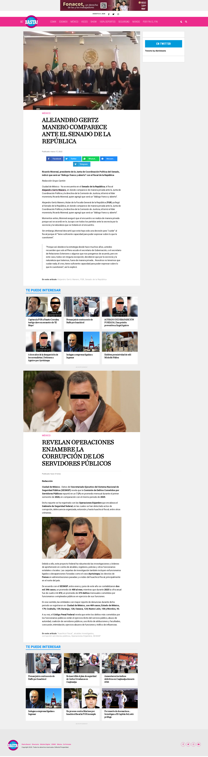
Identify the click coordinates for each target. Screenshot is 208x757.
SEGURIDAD (123, 21)
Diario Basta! (26, 744)
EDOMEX (63, 21)
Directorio (35, 744)
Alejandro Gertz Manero (54, 190)
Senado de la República (96, 279)
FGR (82, 279)
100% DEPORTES (107, 21)
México (59, 744)
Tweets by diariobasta (155, 51)
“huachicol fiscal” (65, 633)
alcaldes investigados (84, 633)
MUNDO (136, 21)
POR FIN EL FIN (150, 21)
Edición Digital (45, 744)
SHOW (94, 21)
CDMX (53, 21)
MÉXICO (74, 21)
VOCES (84, 21)
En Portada (67, 744)
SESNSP (97, 636)
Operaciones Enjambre (81, 636)
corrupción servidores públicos (56, 636)
